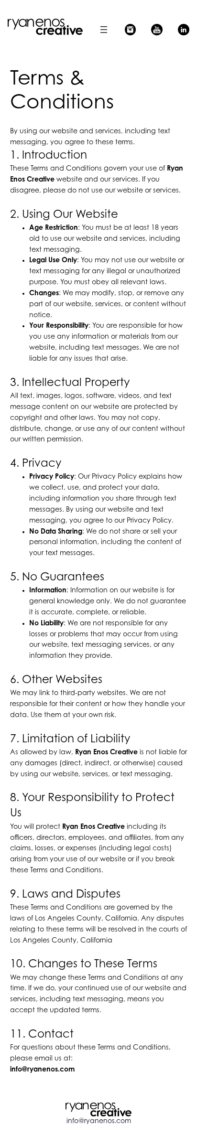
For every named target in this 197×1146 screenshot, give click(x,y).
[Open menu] (103, 29)
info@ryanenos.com (98, 1121)
